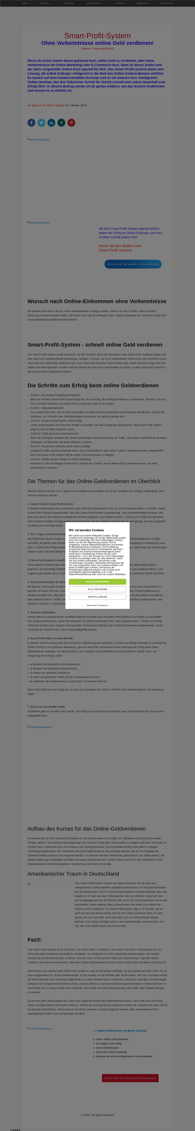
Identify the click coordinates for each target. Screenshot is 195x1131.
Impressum (103, 605)
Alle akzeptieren (97, 581)
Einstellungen (97, 596)
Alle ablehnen (97, 589)
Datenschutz (92, 605)
